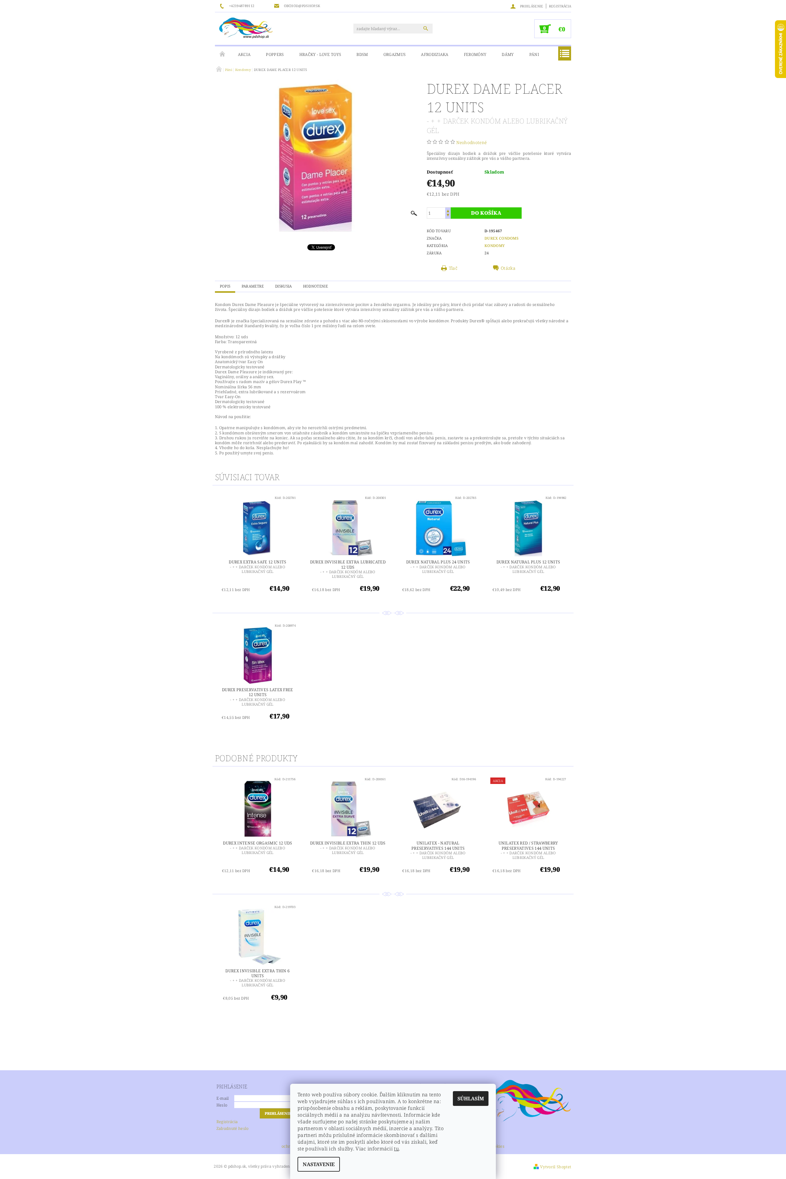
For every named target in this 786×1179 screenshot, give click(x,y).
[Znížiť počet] (448, 216)
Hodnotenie (315, 286)
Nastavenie (319, 1164)
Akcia (244, 54)
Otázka (508, 268)
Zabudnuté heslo (232, 1128)
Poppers (275, 54)
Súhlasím (470, 1098)
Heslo (222, 1105)
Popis (225, 286)
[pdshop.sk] (246, 27)
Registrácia (560, 6)
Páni (534, 54)
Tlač (453, 268)
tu (396, 1148)
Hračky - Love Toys (320, 54)
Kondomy (494, 245)
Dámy (508, 54)
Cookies (497, 1146)
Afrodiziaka (435, 54)
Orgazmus (394, 54)
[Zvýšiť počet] (448, 210)
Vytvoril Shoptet (555, 1166)
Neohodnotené (471, 142)
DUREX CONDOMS (501, 238)
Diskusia (283, 286)
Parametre (253, 286)
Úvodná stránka (222, 54)
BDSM (362, 54)
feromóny (475, 54)
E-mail (222, 1098)
